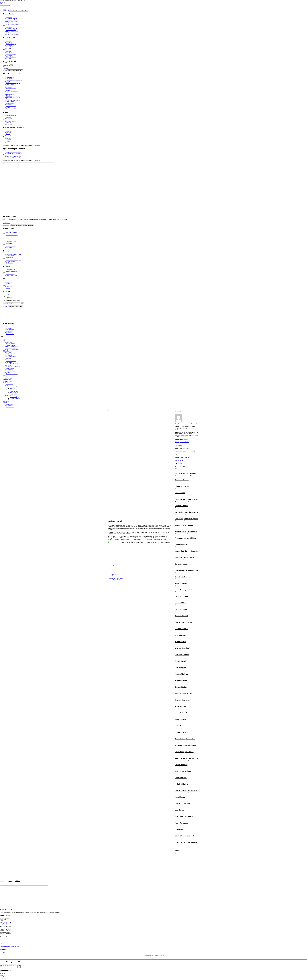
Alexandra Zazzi (181, 583)
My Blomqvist (193, 551)
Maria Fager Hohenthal (184, 816)
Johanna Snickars (181, 629)
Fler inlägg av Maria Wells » (182, 442)
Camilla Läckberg (181, 544)
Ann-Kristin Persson (182, 577)
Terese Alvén (179, 829)
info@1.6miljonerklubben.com (8, 923)
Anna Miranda (180, 532)
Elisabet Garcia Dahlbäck (184, 836)
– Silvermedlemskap (11, 18)
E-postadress (6, 65)
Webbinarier (9, 45)
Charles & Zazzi (14, 391)
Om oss (5, 359)
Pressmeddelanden (11, 115)
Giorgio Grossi (180, 661)
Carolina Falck (188, 557)
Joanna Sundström (182, 486)
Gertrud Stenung (181, 564)
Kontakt (5, 402)
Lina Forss (179, 519)
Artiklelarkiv (9, 399)
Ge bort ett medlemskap (12, 21)
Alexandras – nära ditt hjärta (13, 254)
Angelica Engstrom (182, 700)
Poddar (6, 251)
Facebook (8, 131)
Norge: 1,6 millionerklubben (13, 152)
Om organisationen (11, 361)
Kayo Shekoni (180, 797)
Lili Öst (193, 473)
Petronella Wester (181, 732)
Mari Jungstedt (180, 668)
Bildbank (8, 117)
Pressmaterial (9, 376)
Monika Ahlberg (181, 603)
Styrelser (8, 365)
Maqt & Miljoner (10, 255)
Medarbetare (9, 87)
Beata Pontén (180, 739)
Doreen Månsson (181, 791)
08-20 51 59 (7, 922)
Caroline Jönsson (181, 596)
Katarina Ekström (182, 480)
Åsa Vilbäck (191, 538)
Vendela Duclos (180, 635)
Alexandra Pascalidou (183, 771)
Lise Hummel (192, 532)
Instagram (8, 132)
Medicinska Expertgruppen (13, 83)
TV (4, 238)
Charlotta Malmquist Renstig (186, 842)
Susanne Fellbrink (181, 506)
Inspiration (9, 282)
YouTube (8, 135)
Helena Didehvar (181, 765)
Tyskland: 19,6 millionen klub (14, 153)
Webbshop (6, 401)
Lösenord (5, 67)
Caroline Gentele (181, 609)
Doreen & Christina (182, 803)
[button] (155, 25)
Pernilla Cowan (180, 642)
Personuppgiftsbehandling (13, 24)
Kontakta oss (9, 326)
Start (4, 339)
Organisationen (10, 77)
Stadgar (8, 90)
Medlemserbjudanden (11, 22)
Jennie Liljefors (181, 778)
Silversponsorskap (11, 343)
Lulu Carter (179, 810)
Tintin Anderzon (181, 726)
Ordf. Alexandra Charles (12, 364)
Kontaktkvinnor (10, 85)
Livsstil (8, 283)
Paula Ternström (181, 499)
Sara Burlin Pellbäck (182, 648)
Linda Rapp (179, 752)
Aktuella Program (7, 381)
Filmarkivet (9, 243)
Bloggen (6, 266)
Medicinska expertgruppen (13, 366)
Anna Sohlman (180, 706)
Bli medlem (9, 17)
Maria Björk (193, 758)
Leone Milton (180, 493)
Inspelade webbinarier (12, 232)
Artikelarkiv (9, 294)
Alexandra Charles (9, 216)
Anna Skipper (193, 570)
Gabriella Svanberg (182, 473)
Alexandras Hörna (11, 241)
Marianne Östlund (182, 655)
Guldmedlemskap (10, 345)
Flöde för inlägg (179, 460)
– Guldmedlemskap (11, 20)
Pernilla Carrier (181, 680)
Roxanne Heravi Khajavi (184, 525)
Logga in (8, 41)
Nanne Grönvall (181, 713)
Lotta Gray (193, 590)
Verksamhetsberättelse (12, 91)
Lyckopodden (9, 257)
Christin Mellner (181, 687)
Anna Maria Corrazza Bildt (185, 745)
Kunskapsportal (7, 382)
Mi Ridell (178, 557)
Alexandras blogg (10, 269)
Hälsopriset (192, 791)
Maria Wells (178, 411)
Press (4, 375)
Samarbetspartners (11, 88)
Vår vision (9, 78)
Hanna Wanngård (181, 590)
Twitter (8, 134)
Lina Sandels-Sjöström (183, 622)
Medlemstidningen (11, 44)
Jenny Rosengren (181, 823)
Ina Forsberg (180, 512)
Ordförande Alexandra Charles (14, 80)
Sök (4, 303)
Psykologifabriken (181, 784)
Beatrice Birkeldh (181, 616)
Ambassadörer (10, 84)
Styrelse (8, 81)
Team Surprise (180, 538)
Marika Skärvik (181, 551)
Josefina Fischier (191, 512)
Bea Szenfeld (190, 739)
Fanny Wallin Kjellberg (183, 693)
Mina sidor (9, 42)
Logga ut (8, 48)
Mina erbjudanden (11, 46)
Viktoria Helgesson (191, 519)
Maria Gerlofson (181, 758)
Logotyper (9, 118)
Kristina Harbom (181, 674)
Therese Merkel (181, 570)
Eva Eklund (189, 752)
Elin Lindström (180, 719)
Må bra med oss (9, 279)
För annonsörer (10, 329)
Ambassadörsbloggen (11, 271)
